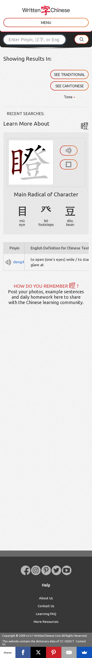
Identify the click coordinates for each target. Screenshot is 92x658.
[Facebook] (23, 652)
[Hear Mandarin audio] (68, 151)
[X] (38, 652)
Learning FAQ (46, 614)
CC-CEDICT (67, 641)
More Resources (46, 622)
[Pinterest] (53, 652)
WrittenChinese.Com (47, 635)
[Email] (69, 652)
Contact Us (46, 606)
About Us (46, 598)
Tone (68, 97)
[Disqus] (46, 379)
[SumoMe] (84, 652)
